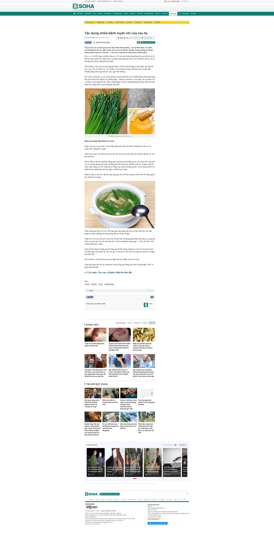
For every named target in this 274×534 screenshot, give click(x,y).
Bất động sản (117, 13)
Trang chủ (91, 499)
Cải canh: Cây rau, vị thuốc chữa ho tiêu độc (109, 272)
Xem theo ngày (121, 323)
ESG (94, 13)
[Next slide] (184, 463)
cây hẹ (87, 284)
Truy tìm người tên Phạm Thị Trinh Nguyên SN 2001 (146, 402)
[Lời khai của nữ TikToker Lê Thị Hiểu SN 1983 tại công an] (115, 462)
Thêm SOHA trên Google (103, 42)
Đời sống (193, 13)
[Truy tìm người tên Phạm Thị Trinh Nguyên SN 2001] (146, 393)
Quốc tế (132, 13)
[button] (134, 478)
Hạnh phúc (88, 13)
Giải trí (157, 13)
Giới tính (157, 22)
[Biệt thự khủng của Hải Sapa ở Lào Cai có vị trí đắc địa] (128, 417)
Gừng (100, 284)
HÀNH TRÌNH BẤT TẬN (104, 1)
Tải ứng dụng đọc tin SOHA (110, 494)
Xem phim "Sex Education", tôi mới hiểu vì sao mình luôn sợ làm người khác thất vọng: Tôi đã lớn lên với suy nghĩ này (95, 373)
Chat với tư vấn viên (158, 523)
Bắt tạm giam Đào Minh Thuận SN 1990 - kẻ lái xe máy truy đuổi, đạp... (152, 469)
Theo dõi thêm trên (168, 445)
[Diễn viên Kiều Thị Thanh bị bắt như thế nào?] (110, 393)
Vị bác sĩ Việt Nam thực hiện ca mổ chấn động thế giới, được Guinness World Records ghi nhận (128, 404)
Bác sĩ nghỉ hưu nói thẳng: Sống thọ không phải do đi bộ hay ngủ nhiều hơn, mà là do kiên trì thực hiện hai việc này (143, 373)
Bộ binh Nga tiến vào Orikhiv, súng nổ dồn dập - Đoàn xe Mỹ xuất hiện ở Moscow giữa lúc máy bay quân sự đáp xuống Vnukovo (92, 429)
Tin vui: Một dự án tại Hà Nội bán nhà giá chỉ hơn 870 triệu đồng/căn (110, 427)
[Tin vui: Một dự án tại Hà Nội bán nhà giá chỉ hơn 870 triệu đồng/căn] (110, 417)
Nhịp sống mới (149, 13)
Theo (120, 290)
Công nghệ (185, 13)
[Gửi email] (138, 42)
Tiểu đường (148, 22)
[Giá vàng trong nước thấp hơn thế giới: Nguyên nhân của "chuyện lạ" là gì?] (93, 393)
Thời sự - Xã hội (100, 499)
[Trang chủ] (83, 7)
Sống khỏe (173, 13)
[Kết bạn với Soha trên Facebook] (146, 305)
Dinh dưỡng (119, 22)
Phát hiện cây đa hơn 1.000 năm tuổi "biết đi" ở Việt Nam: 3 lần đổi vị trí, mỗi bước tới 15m (146, 428)
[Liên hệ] (151, 297)
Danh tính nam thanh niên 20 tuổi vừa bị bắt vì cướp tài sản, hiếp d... (95, 469)
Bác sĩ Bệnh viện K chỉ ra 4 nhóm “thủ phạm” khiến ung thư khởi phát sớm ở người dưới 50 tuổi (119, 373)
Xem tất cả (183, 445)
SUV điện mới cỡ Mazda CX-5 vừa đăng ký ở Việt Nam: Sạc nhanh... (172, 469)
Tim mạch (138, 22)
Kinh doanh (107, 13)
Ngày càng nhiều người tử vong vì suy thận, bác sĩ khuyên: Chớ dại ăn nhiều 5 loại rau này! (142, 347)
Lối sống (110, 22)
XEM (152, 323)
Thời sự (100, 13)
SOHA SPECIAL (118, 1)
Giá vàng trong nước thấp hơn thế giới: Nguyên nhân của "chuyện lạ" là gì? (92, 403)
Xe (179, 13)
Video (175, 499)
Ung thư (129, 22)
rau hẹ (90, 56)
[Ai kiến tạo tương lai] (190, 7)
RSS (184, 499)
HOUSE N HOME (90, 1)
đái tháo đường (109, 284)
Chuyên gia (100, 22)
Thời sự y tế (90, 22)
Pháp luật (165, 13)
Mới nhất (79, 13)
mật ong (94, 284)
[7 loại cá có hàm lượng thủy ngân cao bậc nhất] (96, 335)
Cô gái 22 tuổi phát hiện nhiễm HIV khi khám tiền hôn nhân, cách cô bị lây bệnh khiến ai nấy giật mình (120, 347)
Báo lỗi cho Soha (149, 42)
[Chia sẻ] (88, 42)
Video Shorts (92, 445)
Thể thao (140, 13)
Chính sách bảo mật (153, 519)
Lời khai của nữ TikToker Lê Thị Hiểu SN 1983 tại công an (115, 469)
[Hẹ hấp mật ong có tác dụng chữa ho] (120, 111)
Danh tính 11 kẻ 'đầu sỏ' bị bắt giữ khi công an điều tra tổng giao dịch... (134, 469)
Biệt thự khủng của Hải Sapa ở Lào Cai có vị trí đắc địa (128, 426)
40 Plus (126, 13)
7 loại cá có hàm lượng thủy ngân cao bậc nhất (94, 345)
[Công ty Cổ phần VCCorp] (111, 506)
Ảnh (180, 499)
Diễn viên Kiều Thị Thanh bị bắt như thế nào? (109, 402)
